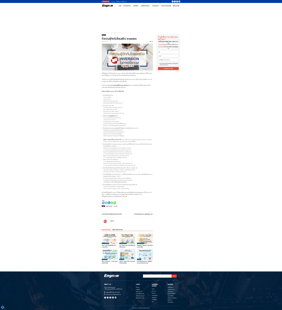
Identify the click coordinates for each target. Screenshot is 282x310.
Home (103, 32)
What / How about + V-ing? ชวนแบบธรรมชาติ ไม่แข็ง (110, 262)
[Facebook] (173, 1)
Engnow (112, 221)
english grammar (109, 206)
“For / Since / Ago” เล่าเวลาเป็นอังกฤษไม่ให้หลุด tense (127, 246)
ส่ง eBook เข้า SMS (168, 68)
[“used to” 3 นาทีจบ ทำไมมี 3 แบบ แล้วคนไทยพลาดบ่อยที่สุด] (127, 254)
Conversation (104, 259)
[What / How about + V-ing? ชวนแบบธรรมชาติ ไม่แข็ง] (110, 254)
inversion (115, 206)
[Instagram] (175, 1)
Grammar (107, 32)
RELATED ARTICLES (106, 229)
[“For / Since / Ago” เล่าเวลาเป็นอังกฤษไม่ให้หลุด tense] (127, 238)
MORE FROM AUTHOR (117, 229)
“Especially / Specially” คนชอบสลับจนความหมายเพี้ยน (145, 246)
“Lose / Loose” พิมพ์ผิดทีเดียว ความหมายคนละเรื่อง (109, 246)
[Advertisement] (141, 19)
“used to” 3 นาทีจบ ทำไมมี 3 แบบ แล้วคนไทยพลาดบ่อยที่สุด (127, 262)
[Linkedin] (177, 1)
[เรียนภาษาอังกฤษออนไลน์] (108, 5)
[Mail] (113, 298)
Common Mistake (105, 243)
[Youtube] (179, 1)
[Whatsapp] (112, 203)
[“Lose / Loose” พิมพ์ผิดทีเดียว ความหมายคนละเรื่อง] (110, 238)
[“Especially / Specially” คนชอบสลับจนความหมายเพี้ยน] (145, 238)
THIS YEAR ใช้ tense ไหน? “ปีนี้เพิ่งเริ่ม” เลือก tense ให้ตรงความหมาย (144, 262)
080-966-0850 (116, 292)
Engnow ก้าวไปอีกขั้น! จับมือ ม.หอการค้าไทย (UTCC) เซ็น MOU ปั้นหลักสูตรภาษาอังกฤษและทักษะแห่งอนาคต (133, 1)
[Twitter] (106, 203)
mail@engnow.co (116, 294)
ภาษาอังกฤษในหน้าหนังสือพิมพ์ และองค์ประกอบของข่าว (112, 214)
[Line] (114, 203)
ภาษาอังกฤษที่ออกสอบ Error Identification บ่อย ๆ (143, 214)
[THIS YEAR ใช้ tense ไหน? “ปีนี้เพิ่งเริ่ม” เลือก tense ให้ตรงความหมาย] (145, 254)
